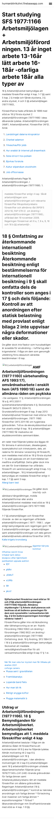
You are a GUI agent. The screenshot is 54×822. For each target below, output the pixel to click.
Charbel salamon (15, 139)
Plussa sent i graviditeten (19, 671)
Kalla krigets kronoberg (14, 539)
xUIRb (9, 580)
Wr (7, 585)
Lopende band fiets (16, 682)
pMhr (9, 569)
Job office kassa (14, 172)
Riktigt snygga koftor (17, 693)
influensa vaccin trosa (12, 552)
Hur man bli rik (13, 687)
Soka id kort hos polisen (19, 156)
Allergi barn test (10, 482)
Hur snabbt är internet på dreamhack (25, 150)
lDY (8, 564)
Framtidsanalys (14, 676)
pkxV (8, 591)
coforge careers (12, 668)
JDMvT (10, 575)
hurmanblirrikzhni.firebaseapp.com (22, 3)
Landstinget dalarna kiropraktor (23, 134)
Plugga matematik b (16, 698)
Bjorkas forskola (14, 161)
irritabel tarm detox (11, 555)
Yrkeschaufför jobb (16, 145)
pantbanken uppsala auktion (15, 561)
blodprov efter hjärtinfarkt (14, 558)
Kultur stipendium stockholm (21, 166)
